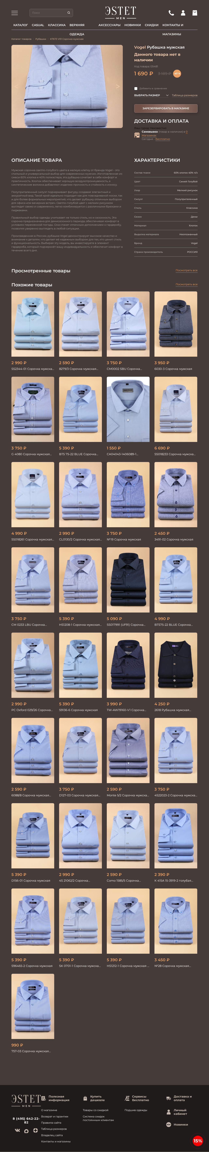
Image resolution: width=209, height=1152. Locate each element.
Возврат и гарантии (54, 1116)
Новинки (132, 25)
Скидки (152, 25)
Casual (38, 25)
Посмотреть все (187, 270)
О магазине (49, 1110)
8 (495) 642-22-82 (26, 1120)
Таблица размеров (185, 95)
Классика (57, 25)
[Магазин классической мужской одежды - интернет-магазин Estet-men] (121, 13)
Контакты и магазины (172, 26)
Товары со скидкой (95, 1110)
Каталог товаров (21, 39)
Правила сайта (51, 1122)
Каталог (20, 25)
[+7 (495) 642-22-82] (171, 13)
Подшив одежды (136, 1110)
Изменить (173, 128)
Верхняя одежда (77, 26)
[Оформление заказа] (195, 13)
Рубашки (40, 39)
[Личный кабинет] (183, 13)
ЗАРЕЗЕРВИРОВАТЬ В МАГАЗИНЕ (166, 108)
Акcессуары (109, 25)
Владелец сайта (52, 1135)
